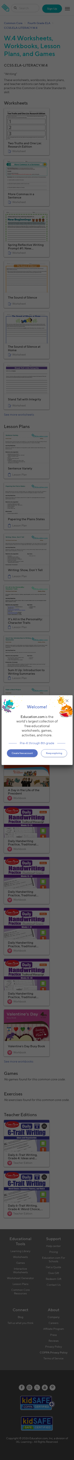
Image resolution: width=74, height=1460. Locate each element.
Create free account (22, 753)
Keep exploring (54, 753)
